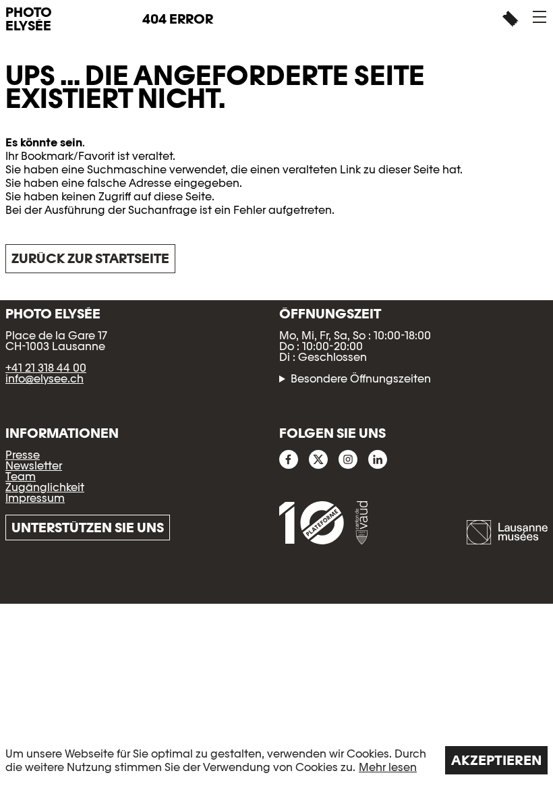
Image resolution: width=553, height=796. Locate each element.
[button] (539, 17)
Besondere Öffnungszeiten (361, 379)
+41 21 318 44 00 (45, 368)
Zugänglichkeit (44, 487)
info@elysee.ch (44, 378)
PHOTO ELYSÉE (28, 18)
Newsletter (33, 465)
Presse (22, 455)
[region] (276, 760)
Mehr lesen (388, 767)
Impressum (35, 498)
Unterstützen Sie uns (87, 527)
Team (20, 476)
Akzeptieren (496, 760)
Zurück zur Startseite (90, 258)
